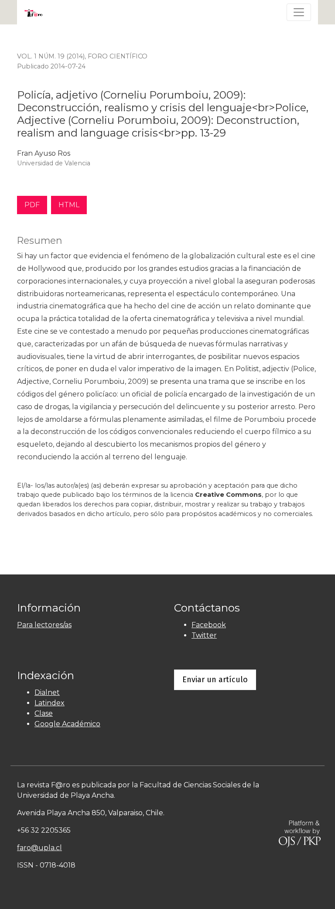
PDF (32, 205)
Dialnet (47, 692)
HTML (68, 205)
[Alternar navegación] (299, 12)
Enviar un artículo (215, 679)
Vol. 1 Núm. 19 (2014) (51, 56)
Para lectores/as (44, 625)
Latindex (49, 703)
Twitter (204, 635)
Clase (43, 713)
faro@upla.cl (39, 848)
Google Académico (67, 724)
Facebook (208, 625)
